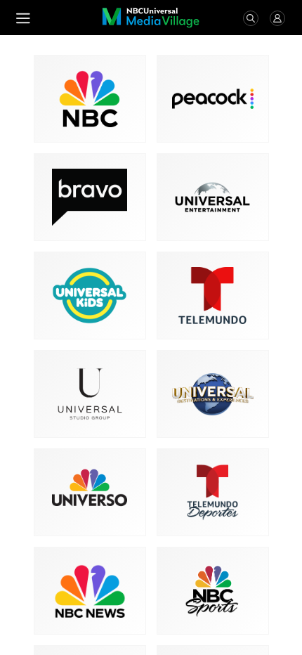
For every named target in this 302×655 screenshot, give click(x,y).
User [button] (277, 18)
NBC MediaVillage (151, 17)
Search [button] (250, 18)
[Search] (250, 17)
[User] (277, 17)
